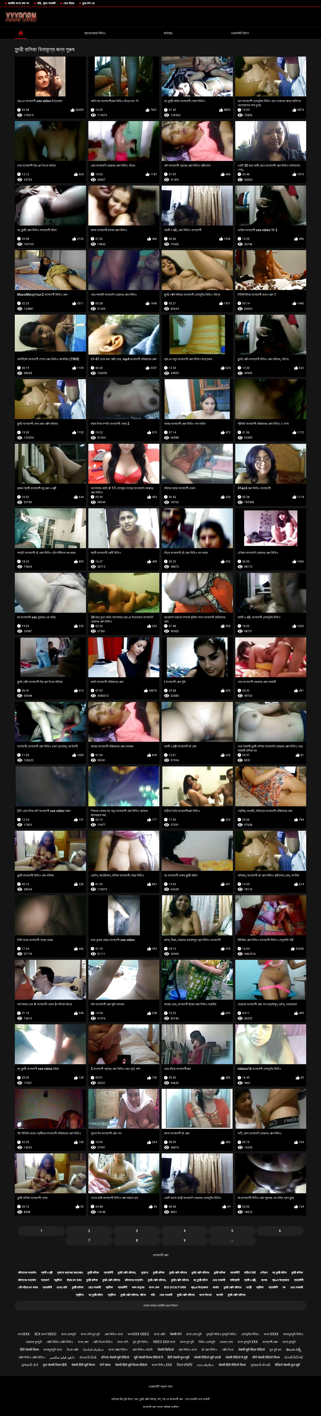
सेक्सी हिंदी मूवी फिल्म (83, 1365)
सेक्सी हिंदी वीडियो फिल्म (232, 1365)
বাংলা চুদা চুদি (187, 1342)
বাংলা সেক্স (154, 1287)
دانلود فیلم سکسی (62, 1357)
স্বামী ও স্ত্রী (46, 1272)
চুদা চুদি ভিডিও (140, 1342)
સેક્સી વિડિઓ (293, 1357)
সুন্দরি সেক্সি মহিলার (178, 1272)
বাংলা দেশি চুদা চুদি (90, 1334)
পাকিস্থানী (234, 1280)
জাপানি (219, 1295)
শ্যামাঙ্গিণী (108, 1272)
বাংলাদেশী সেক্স (160, 1255)
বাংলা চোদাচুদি (68, 1334)
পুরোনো (144, 1272)
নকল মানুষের (138, 1287)
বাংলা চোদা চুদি (194, 1334)
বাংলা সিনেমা (205, 1295)
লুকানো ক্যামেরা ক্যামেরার (70, 1272)
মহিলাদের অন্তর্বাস (27, 1272)
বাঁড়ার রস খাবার (74, 1280)
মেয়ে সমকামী (218, 1280)
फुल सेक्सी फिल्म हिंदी (55, 1365)
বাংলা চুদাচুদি (289, 1342)
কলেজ (264, 1280)
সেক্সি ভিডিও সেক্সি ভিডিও (60, 1342)
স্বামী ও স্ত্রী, (250, 1280)
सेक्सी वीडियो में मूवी (237, 1357)
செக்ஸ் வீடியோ (93, 1349)
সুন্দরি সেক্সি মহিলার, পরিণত (133, 1295)
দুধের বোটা (62, 1287)
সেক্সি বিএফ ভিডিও (103, 1342)
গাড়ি (153, 1295)
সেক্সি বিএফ (228, 1349)
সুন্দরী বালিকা (93, 1272)
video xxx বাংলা (164, 1342)
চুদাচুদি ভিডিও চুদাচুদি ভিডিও (221, 1334)
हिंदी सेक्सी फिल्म (29, 1349)
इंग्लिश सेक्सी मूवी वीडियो (115, 1357)
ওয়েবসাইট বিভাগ (240, 33)
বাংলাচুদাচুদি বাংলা (52, 1349)
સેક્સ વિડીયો (88, 1357)
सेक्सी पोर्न (175, 1334)
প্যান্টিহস (58, 1280)
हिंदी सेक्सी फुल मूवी (178, 1357)
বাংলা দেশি (122, 1342)
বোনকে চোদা (226, 1342)
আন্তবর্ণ (45, 1280)
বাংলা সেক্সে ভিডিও (118, 1349)
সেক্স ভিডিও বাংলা (114, 1334)
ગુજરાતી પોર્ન (29, 1365)
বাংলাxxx (24, 1334)
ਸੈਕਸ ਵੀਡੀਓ (184, 1365)
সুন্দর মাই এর (88, 3)
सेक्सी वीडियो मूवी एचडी (207, 1357)
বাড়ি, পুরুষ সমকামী (46, 3)
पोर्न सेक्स (105, 1365)
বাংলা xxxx (271, 1334)
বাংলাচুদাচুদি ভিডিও (293, 1334)
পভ (284, 1287)
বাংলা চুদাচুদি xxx (248, 1342)
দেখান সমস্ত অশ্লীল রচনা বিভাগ (160, 1305)
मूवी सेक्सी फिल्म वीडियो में (148, 1357)
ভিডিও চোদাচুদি (207, 1342)
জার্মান (216, 1287)
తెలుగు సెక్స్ (293, 1349)
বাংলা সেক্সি (159, 1334)
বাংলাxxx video (138, 1334)
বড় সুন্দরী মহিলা (279, 1272)
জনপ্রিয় (168, 33)
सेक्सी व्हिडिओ (165, 1349)
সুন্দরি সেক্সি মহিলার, (127, 1272)
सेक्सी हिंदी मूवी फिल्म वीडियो (131, 1365)
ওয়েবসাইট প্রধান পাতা (160, 1386)
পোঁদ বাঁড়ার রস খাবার (28, 1287)
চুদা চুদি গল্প (275, 1349)
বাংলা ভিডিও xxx (162, 1365)
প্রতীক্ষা (109, 1287)
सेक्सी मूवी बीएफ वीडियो (251, 1349)
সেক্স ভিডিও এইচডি (142, 1349)
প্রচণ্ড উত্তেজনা (280, 1280)
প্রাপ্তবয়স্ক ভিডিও (95, 33)
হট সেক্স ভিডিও (209, 1349)
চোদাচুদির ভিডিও (250, 1334)
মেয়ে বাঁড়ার (68, 3)
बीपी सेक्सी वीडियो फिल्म (266, 1357)
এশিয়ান (264, 1272)
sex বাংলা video (45, 1334)
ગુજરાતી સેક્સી (260, 1365)
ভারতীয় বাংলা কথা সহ (18, 3)
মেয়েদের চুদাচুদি (34, 1342)
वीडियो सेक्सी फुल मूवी (287, 1365)
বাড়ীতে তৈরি (249, 1272)
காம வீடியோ (205, 1365)
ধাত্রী (248, 1287)
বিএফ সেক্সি (72, 1349)
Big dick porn (175, 1287)
